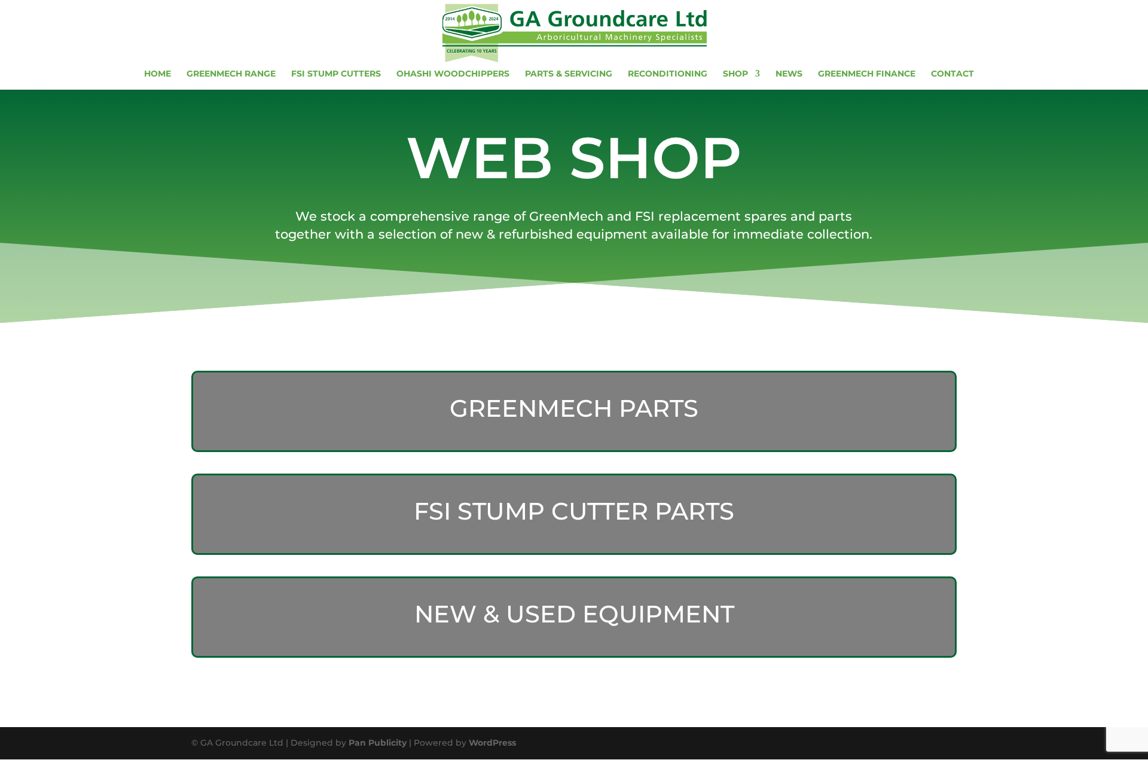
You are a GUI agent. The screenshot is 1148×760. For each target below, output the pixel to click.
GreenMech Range (231, 74)
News (788, 74)
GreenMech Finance (866, 74)
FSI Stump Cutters (336, 74)
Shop (735, 74)
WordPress (492, 742)
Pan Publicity (378, 742)
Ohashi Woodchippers (452, 74)
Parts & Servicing (568, 74)
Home (157, 74)
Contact (952, 74)
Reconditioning (667, 74)
